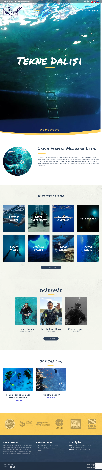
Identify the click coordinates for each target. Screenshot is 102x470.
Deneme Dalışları (44, 448)
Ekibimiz (55, 445)
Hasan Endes (26, 329)
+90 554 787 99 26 (8, 1)
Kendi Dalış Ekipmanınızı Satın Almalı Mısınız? (18, 396)
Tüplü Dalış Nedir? (51, 394)
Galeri (54, 448)
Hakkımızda (42, 445)
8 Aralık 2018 (51, 398)
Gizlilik (40, 450)
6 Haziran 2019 (18, 401)
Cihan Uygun (75, 329)
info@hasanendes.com (23, 1)
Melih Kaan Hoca (51, 329)
